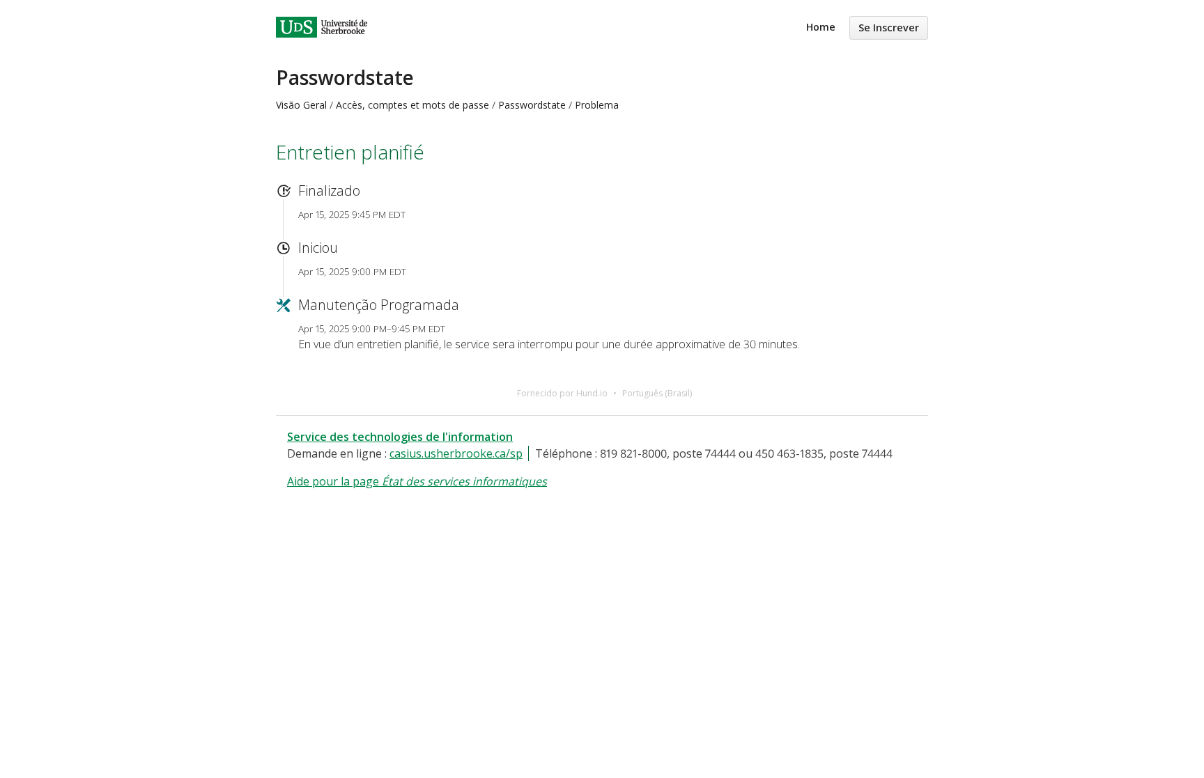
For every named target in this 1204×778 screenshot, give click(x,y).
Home (820, 26)
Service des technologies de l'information (400, 436)
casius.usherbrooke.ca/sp (456, 453)
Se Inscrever (888, 27)
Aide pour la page (417, 481)
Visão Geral (301, 104)
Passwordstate (345, 77)
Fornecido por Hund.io (562, 393)
